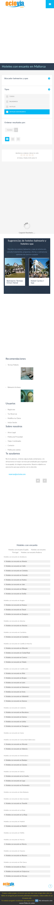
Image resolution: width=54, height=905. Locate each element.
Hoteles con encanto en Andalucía (15, 557)
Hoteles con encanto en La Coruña (17, 776)
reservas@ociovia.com (17, 474)
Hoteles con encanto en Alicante (16, 744)
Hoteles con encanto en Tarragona (17, 726)
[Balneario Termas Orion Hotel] (15, 268)
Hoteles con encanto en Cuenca (16, 657)
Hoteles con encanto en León (15, 682)
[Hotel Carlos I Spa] (39, 268)
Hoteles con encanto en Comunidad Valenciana (19, 739)
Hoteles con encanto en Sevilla (16, 593)
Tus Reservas (12, 414)
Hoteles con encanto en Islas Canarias (16, 799)
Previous (8, 273)
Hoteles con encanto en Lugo (15, 781)
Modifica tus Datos (14, 418)
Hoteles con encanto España (18, 550)
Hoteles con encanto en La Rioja (14, 810)
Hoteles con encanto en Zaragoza (17, 614)
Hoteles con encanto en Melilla (14, 833)
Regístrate (11, 410)
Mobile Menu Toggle (50, 4)
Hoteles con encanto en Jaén (15, 584)
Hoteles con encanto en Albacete (17, 648)
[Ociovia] (15, 4)
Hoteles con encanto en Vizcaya (16, 876)
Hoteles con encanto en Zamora (16, 701)
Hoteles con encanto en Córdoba (17, 570)
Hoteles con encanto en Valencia (16, 749)
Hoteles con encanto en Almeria (16, 561)
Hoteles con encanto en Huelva (16, 580)
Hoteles (12, 106)
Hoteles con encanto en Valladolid (17, 696)
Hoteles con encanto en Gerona (16, 717)
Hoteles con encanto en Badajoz (16, 760)
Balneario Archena (14, 387)
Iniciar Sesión (12, 422)
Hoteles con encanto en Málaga (16, 589)
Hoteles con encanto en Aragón (14, 600)
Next (45, 273)
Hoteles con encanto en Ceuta (14, 733)
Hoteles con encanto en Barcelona (17, 712)
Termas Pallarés (13, 365)
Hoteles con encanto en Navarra (14, 851)
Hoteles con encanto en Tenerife (16, 803)
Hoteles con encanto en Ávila (15, 673)
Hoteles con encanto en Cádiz (16, 566)
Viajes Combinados (14, 441)
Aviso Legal (12, 432)
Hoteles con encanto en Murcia (14, 839)
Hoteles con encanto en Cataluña (15, 708)
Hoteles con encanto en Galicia (14, 771)
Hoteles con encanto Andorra (31, 552)
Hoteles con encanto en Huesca (16, 605)
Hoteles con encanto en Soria (15, 692)
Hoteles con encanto (17, 111)
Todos (11, 96)
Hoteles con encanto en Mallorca (24, 66)
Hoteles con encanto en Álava (15, 867)
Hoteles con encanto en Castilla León (16, 669)
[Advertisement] (27, 36)
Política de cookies (14, 450)
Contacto (11, 445)
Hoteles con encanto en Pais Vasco (15, 862)
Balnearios (13, 101)
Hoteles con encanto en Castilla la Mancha (18, 643)
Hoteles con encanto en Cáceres (16, 765)
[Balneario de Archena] (27, 395)
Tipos (6, 89)
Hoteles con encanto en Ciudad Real (18, 653)
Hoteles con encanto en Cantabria (15, 632)
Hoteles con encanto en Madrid (14, 821)
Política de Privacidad (15, 437)
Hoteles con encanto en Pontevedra (17, 785)
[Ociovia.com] (8, 884)
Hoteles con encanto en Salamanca (17, 687)
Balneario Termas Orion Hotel (15, 282)
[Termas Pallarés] (27, 373)
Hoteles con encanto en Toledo (16, 662)
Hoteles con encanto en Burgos (16, 678)
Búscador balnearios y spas (16, 78)
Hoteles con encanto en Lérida (16, 721)
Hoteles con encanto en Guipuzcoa (17, 871)
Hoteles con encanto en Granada (17, 575)
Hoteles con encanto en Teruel (16, 609)
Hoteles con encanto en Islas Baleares (16, 792)
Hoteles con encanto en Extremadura (16, 755)
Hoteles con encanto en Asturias (14, 621)
